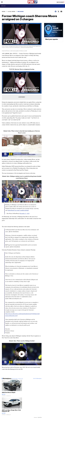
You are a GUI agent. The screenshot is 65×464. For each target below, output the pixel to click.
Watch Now (60, 2)
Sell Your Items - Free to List (17, 378)
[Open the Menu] (2, 2)
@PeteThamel (11, 210)
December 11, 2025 (25, 213)
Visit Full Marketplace (37, 378)
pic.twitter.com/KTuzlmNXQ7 (22, 210)
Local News (11, 11)
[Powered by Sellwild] (40, 417)
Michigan (21, 11)
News (3, 11)
